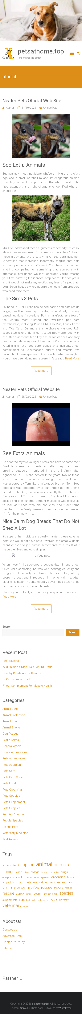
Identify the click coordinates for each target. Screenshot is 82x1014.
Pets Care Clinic (12, 777)
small (55, 893)
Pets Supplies (11, 808)
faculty (29, 877)
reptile (58, 887)
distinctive (54, 872)
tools (34, 900)
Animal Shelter (11, 727)
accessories (9, 865)
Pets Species (11, 795)
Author (10, 107)
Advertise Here (12, 936)
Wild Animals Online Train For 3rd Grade (27, 667)
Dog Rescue (10, 733)
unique (52, 899)
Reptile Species (12, 820)
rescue (8, 893)
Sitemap (7, 948)
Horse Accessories (14, 752)
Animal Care (10, 709)
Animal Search (11, 721)
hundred (17, 882)
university (64, 899)
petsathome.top (41, 51)
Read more (41, 370)
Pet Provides (10, 661)
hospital (6, 882)
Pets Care (8, 771)
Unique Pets (50, 107)
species (66, 893)
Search (6, 626)
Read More (72, 358)
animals (61, 864)
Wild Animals (10, 839)
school (29, 894)
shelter (47, 893)
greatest (45, 877)
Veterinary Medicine (15, 833)
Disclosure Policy (13, 942)
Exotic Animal (10, 740)
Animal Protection (13, 715)
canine (8, 871)
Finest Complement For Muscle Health (27, 685)
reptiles (68, 888)
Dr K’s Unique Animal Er (17, 679)
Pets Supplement (13, 802)
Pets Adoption (11, 764)
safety (20, 893)
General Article (11, 746)
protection (20, 887)
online (7, 887)
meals (27, 882)
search (38, 893)
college (35, 872)
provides (33, 887)
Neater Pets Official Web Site (31, 100)
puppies (46, 887)
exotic (20, 877)
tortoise (41, 900)
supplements (9, 899)
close (26, 872)
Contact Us (9, 929)
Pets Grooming (12, 789)
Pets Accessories (14, 758)
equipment (8, 877)
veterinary (12, 905)
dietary (44, 872)
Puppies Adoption (13, 814)
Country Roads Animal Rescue (21, 673)
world (26, 906)
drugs (64, 872)
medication (40, 882)
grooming (58, 877)
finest (36, 877)
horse (70, 877)
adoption (26, 864)
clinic (19, 872)
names (67, 882)
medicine (54, 882)
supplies (24, 900)
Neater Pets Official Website (31, 389)
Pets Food (9, 783)
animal (44, 864)
